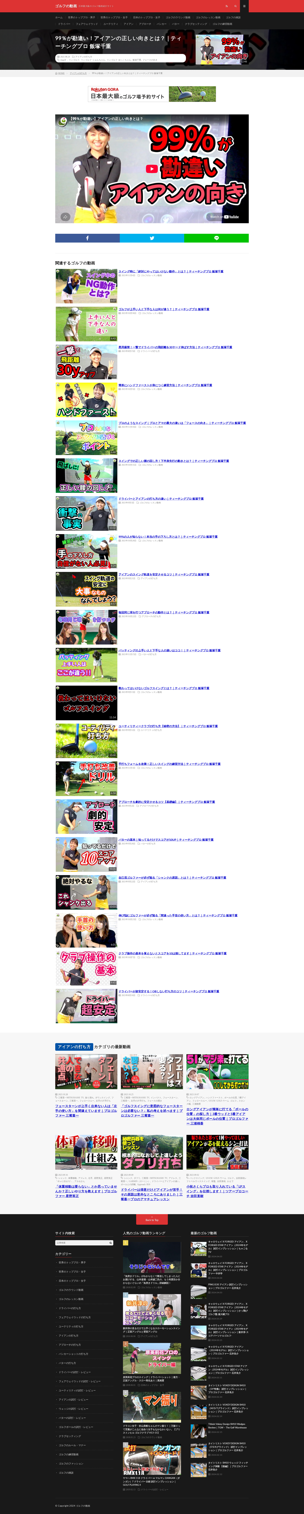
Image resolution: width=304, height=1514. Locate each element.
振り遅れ (89, 1097)
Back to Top (152, 1220)
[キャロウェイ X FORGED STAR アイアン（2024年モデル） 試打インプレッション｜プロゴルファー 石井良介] (199, 1372)
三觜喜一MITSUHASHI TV (71, 1097)
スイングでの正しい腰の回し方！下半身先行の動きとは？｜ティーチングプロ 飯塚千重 (174, 461)
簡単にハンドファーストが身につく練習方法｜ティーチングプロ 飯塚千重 (165, 385)
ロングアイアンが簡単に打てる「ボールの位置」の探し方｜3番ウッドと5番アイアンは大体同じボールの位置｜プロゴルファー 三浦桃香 (217, 1116)
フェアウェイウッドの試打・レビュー (80, 1381)
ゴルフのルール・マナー (72, 1445)
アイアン (129, 24)
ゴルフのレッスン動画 (208, 17)
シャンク (62, 1178)
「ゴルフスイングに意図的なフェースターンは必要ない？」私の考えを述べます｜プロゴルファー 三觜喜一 (152, 1111)
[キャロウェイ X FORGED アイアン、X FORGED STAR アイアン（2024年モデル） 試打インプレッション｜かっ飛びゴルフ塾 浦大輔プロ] (199, 1310)
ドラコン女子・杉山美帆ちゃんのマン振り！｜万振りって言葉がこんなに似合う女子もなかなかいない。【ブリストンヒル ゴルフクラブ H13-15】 (151, 1429)
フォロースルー (87, 1101)
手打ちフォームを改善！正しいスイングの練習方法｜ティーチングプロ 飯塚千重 (170, 764)
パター (175, 24)
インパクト (156, 1097)
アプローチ (145, 24)
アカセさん (79, 1181)
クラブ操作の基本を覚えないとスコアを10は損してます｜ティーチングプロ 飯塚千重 (173, 953)
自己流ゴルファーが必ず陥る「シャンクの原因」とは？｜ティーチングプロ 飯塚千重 (172, 877)
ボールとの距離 (128, 1184)
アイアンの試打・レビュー (73, 1400)
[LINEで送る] (216, 238)
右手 (90, 1178)
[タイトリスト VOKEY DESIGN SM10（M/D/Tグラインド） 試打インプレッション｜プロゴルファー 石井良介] (199, 1411)
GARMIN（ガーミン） (139, 1181)
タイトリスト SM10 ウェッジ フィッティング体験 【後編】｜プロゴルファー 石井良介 (228, 1466)
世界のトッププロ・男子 (81, 17)
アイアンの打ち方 (83, 57)
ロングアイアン (196, 1097)
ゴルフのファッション (71, 1464)
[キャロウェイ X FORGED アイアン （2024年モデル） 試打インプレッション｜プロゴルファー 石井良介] (199, 1353)
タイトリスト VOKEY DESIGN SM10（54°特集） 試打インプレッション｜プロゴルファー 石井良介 (227, 1389)
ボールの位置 (230, 1097)
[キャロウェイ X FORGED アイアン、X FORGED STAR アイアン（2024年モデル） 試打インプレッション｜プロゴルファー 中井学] (199, 1269)
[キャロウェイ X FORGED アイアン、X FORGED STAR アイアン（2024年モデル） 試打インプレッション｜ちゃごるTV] (199, 1248)
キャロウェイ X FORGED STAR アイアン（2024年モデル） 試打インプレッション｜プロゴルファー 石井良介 (228, 1369)
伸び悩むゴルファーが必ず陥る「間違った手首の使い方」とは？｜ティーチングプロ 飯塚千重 (178, 915)
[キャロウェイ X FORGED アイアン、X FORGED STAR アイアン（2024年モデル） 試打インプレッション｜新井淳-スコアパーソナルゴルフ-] (199, 1332)
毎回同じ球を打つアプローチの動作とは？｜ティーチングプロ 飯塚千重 (164, 612)
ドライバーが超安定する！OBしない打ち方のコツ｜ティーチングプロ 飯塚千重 (169, 991)
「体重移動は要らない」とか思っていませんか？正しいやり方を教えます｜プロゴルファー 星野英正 (86, 1191)
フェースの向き (150, 60)
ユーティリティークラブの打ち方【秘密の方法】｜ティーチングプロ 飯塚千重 (168, 726)
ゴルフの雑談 (233, 17)
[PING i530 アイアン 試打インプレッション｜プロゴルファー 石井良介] (199, 1291)
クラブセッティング (196, 24)
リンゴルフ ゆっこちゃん (119, 60)
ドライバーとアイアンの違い (165, 1181)
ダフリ (137, 1178)
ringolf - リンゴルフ (69, 60)
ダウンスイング (102, 1097)
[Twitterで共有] (152, 238)
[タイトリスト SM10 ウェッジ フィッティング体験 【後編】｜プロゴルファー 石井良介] (199, 1469)
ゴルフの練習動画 (222, 24)
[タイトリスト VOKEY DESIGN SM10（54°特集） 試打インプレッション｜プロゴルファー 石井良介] (199, 1392)
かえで (230, 1181)
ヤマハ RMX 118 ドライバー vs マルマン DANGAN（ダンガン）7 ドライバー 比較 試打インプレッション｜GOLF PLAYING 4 (151, 1481)
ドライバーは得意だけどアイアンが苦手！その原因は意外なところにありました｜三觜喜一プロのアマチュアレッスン (152, 1194)
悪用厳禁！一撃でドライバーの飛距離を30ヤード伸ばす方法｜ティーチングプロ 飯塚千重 (175, 347)
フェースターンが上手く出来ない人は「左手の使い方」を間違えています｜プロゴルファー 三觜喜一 (86, 1111)
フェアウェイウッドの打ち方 (75, 1317)
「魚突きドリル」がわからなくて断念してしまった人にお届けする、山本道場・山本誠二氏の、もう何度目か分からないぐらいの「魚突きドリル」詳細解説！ (151, 1279)
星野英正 (98, 1178)
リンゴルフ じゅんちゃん (93, 60)
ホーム (59, 17)
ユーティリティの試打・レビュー (77, 1390)
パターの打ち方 (149, 654)
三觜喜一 (73, 1101)
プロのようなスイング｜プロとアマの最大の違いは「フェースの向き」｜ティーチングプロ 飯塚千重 (182, 423)
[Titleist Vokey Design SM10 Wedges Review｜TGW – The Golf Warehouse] (199, 1430)
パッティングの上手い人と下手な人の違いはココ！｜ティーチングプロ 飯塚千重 (170, 650)
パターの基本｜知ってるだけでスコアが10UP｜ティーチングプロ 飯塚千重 (166, 839)
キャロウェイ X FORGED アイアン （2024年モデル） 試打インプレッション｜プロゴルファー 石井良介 (228, 1350)
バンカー (162, 24)
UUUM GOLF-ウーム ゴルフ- (223, 1101)
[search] (110, 1242)
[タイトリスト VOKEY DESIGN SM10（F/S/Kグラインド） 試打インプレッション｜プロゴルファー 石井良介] (199, 1450)
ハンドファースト (214, 1097)
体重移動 (72, 1178)
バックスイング (196, 1178)
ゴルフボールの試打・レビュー (76, 1427)
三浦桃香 (196, 1104)
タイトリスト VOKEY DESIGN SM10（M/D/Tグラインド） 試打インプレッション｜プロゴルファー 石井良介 (228, 1408)
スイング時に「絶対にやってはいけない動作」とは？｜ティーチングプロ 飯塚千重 (171, 271)
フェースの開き (154, 1101)
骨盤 (213, 1181)
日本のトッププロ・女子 (146, 17)
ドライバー (64, 24)
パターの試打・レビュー (72, 1418)
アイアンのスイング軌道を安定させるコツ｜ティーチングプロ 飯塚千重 (164, 574)
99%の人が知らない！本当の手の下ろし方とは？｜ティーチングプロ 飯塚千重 (168, 536)
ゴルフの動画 (83, 1506)
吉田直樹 (221, 1181)
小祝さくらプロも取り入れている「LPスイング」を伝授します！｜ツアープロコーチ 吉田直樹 (217, 1191)
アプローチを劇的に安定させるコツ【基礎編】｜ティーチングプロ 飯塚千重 (167, 802)
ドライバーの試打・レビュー (75, 1372)
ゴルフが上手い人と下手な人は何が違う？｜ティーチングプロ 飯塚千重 (164, 309)
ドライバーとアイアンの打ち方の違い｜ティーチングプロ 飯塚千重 (161, 498)
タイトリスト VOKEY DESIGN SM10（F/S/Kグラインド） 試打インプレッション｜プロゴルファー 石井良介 (227, 1447)
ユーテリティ (110, 24)
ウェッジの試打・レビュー (73, 1409)
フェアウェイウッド (87, 24)
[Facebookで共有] (87, 238)
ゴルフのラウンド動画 (178, 17)
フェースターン (170, 1097)
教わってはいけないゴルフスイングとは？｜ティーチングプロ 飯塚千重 (164, 688)
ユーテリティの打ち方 (151, 730)
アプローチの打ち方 (151, 616)
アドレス (82, 1178)
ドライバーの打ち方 (150, 351)
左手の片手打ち (103, 1101)
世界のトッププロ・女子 (114, 17)
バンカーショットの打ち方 (73, 1354)
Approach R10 (143, 1184)
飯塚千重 (137, 60)
